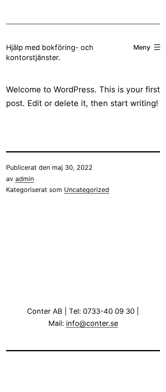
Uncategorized (86, 190)
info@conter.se (92, 323)
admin (24, 179)
